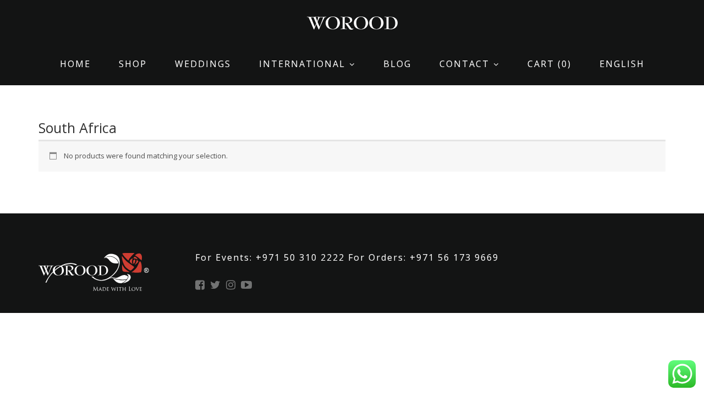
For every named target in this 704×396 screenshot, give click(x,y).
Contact (464, 64)
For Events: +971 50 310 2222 (271, 257)
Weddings (203, 64)
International (302, 64)
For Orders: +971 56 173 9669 (423, 257)
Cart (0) (549, 64)
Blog (397, 64)
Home (75, 64)
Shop (133, 64)
